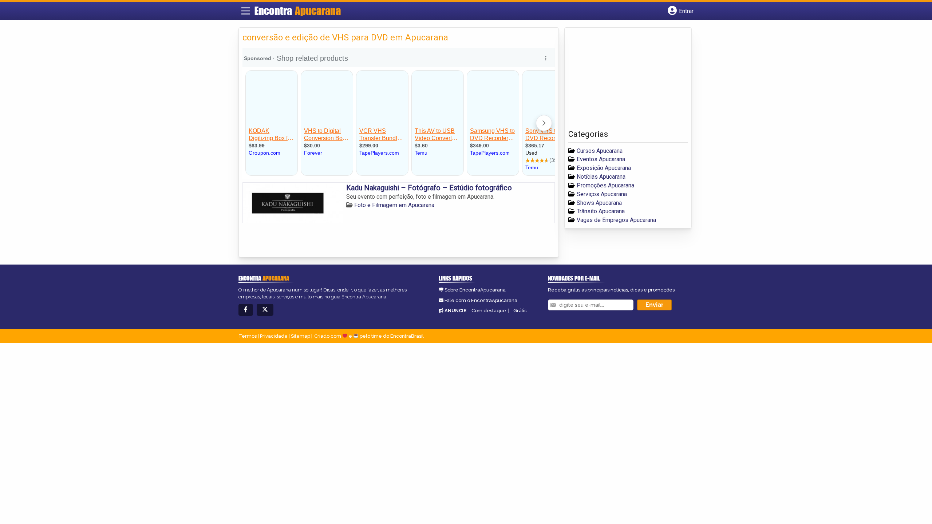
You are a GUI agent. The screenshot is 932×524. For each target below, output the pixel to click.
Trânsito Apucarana (601, 211)
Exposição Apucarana (604, 167)
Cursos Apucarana (600, 150)
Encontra (297, 10)
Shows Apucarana (599, 202)
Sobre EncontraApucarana (475, 290)
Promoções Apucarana (605, 185)
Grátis (519, 310)
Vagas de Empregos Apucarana (616, 220)
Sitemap (300, 336)
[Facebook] (245, 310)
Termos (247, 336)
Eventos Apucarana (601, 159)
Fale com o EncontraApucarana (481, 300)
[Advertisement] (623, 80)
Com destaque (488, 310)
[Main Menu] (245, 11)
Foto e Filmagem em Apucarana (394, 205)
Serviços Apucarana (602, 194)
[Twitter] (265, 310)
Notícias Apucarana (601, 176)
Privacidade (274, 336)
